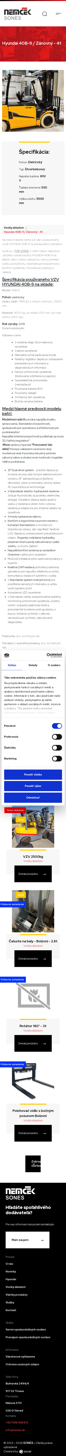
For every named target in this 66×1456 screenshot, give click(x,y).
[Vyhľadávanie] (44, 13)
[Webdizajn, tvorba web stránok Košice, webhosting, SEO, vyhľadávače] (24, 1451)
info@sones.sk (15, 1430)
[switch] (57, 737)
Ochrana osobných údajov (22, 1364)
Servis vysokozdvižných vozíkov (26, 1329)
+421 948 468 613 (17, 1422)
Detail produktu (28, 874)
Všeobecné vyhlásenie (20, 1356)
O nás (9, 1264)
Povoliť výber (33, 785)
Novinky (11, 1271)
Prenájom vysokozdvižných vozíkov (28, 1337)
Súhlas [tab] (12, 665)
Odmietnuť (33, 797)
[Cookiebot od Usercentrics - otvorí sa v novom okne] (47, 655)
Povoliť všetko (33, 774)
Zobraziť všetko (36, 1164)
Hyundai (11, 1279)
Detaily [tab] (33, 665)
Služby (10, 1302)
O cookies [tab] (54, 665)
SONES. (28, 1443)
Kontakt (11, 1310)
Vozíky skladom (14, 227)
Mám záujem (20, 1240)
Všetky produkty (16, 1295)
